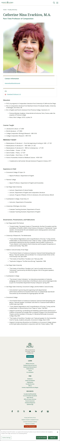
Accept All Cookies (41, 437)
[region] (30, 435)
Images (48, 411)
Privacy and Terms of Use (30, 417)
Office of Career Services (30, 399)
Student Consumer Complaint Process (30, 419)
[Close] (57, 432)
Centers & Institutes (30, 380)
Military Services (30, 363)
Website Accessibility (30, 423)
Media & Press (30, 368)
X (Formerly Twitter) (24, 411)
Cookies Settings (6, 437)
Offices (30, 385)
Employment (30, 382)
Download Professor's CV (14, 94)
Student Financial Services (30, 365)
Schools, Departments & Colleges (30, 387)
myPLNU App (30, 404)
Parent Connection (30, 401)
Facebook (12, 411)
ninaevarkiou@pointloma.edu (12, 83)
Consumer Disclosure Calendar (30, 421)
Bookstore (30, 378)
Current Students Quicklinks (30, 395)
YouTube (30, 411)
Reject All (52, 437)
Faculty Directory (12, 9)
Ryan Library (30, 397)
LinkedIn (36, 411)
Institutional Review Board (30, 367)
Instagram (18, 411)
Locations (30, 356)
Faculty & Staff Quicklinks (30, 394)
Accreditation (30, 372)
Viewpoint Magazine (30, 402)
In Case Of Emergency (30, 426)
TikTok (42, 411)
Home (4, 9)
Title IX (30, 370)
